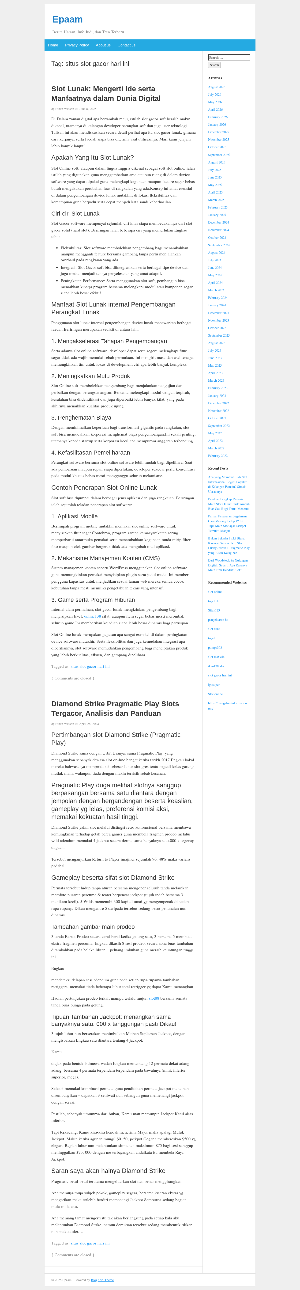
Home (53, 45)
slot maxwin (216, 656)
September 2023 (219, 335)
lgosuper (214, 684)
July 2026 (214, 94)
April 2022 (215, 440)
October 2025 (217, 147)
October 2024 (217, 237)
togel (211, 638)
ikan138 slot (216, 666)
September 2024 (219, 245)
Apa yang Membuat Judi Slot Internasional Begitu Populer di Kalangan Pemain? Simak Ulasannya (227, 484)
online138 (92, 616)
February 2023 (218, 388)
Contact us (126, 45)
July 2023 (214, 350)
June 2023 (215, 358)
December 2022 (218, 403)
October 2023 (217, 328)
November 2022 (218, 410)
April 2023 (215, 373)
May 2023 (215, 365)
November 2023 (218, 320)
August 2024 (216, 252)
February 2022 (218, 455)
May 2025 (215, 184)
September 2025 (219, 154)
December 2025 (218, 132)
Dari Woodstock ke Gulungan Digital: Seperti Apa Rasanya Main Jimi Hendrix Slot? (228, 565)
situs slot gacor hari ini (90, 666)
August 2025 (216, 162)
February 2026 (218, 117)
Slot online (215, 694)
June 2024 (215, 267)
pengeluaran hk (218, 619)
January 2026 (217, 124)
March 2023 (216, 380)
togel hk (213, 601)
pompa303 (215, 647)
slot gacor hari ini (220, 675)
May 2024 (215, 275)
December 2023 (218, 313)
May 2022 (215, 433)
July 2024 (214, 260)
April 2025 (215, 192)
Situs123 (214, 610)
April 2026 (215, 109)
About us (103, 45)
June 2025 (215, 177)
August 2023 (216, 343)
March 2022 (216, 448)
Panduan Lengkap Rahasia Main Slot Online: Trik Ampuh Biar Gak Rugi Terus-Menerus (229, 504)
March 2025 (216, 199)
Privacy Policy (77, 45)
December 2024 (218, 222)
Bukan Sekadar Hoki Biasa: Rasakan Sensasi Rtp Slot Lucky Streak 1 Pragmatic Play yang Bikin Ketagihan (229, 545)
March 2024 (216, 290)
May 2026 (215, 102)
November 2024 (218, 230)
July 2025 (214, 169)
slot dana (214, 628)
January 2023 (217, 395)
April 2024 (215, 282)
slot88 (154, 998)
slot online (215, 591)
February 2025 (218, 207)
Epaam (67, 19)
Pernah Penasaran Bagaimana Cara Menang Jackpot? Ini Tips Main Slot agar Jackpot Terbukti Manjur (227, 523)
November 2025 (218, 139)
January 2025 (217, 214)
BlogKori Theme (102, 1280)
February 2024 (218, 297)
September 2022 (219, 425)
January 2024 (217, 305)
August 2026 (216, 87)
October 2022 (217, 418)
